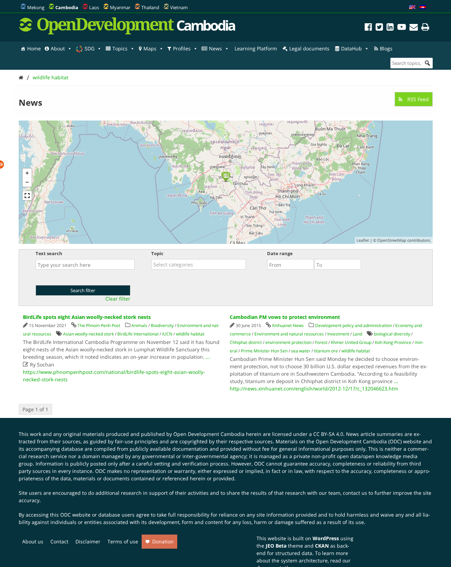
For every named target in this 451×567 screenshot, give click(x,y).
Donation (163, 541)
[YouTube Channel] (401, 28)
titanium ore (326, 351)
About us (32, 541)
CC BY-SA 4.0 (328, 434)
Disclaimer (87, 541)
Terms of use (122, 541)
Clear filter (117, 299)
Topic (157, 253)
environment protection (288, 342)
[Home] (21, 77)
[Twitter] (379, 28)
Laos (94, 7)
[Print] (425, 28)
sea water (300, 351)
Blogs (386, 48)
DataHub (351, 48)
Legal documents (309, 48)
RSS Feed (417, 99)
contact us (355, 492)
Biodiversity (162, 325)
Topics (120, 48)
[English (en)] (412, 7)
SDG (89, 48)
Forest (321, 342)
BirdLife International (138, 334)
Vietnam (179, 7)
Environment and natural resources (289, 334)
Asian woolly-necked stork (88, 334)
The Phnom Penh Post (99, 325)
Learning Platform (256, 48)
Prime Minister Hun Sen (264, 351)
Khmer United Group (351, 342)
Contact (59, 541)
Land (357, 334)
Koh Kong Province (393, 342)
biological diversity (392, 334)
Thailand (150, 7)
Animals (139, 325)
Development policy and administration (353, 325)
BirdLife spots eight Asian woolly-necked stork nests (87, 317)
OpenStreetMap (391, 240)
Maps (149, 48)
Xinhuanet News (288, 325)
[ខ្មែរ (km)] (423, 7)
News (215, 48)
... (208, 356)
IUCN (167, 334)
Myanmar (120, 7)
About (58, 48)
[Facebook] (368, 28)
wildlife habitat (50, 77)
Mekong (35, 7)
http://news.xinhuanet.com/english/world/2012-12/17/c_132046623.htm (314, 388)
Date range (280, 253)
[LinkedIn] (390, 28)
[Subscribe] (413, 28)
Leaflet (363, 240)
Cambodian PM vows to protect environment (285, 317)
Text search (49, 253)
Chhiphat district (246, 342)
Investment (338, 334)
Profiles (182, 48)
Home (34, 48)
